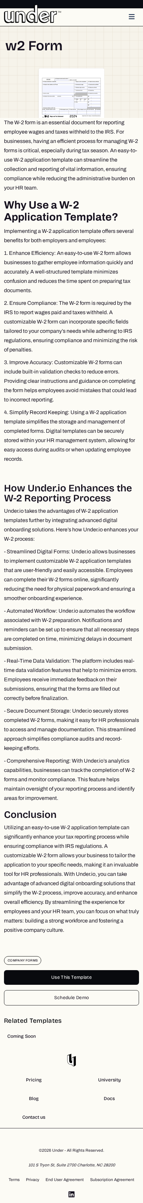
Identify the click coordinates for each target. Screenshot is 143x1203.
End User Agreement (65, 1179)
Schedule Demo (71, 997)
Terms (14, 1179)
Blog (34, 1098)
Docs (109, 1098)
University (109, 1080)
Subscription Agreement (112, 1179)
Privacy (32, 1179)
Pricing (34, 1080)
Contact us (33, 1117)
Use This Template (71, 977)
